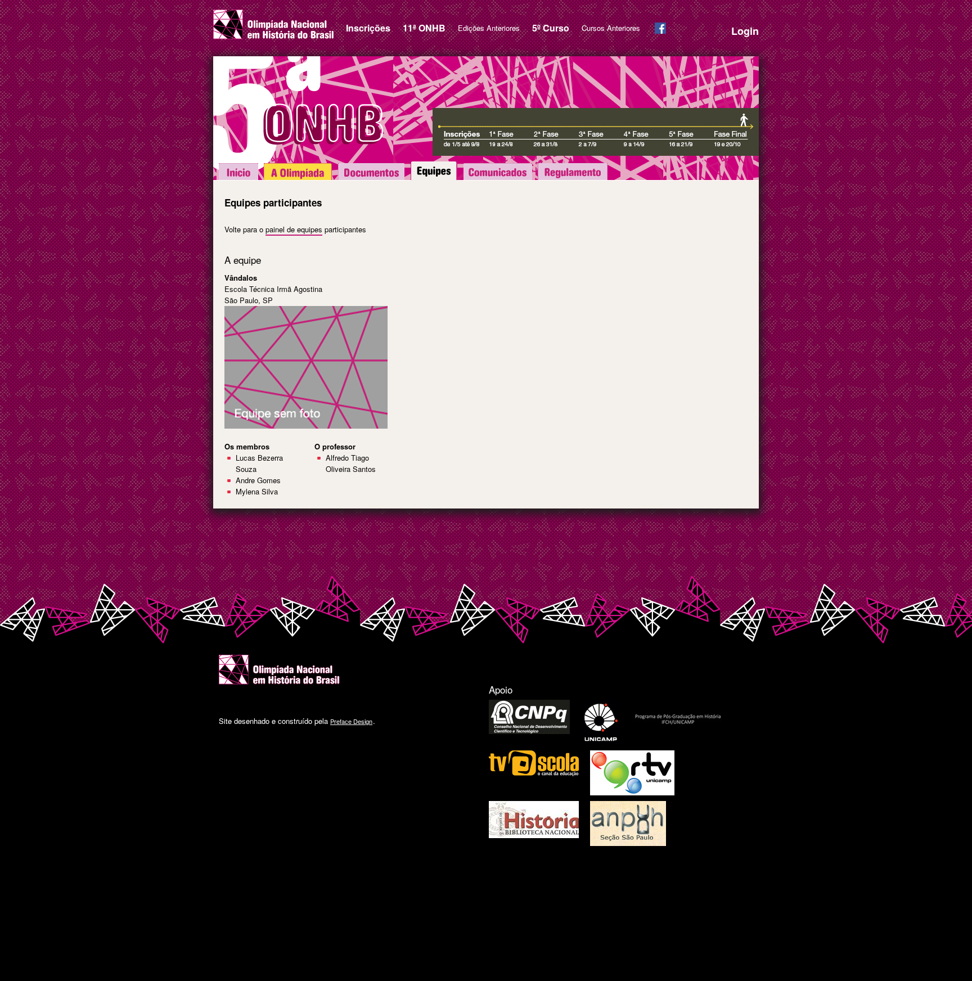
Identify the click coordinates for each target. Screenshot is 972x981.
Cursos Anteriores (611, 27)
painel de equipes (294, 229)
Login (745, 31)
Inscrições (368, 27)
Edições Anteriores (489, 27)
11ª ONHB (424, 27)
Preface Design (351, 721)
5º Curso (550, 27)
